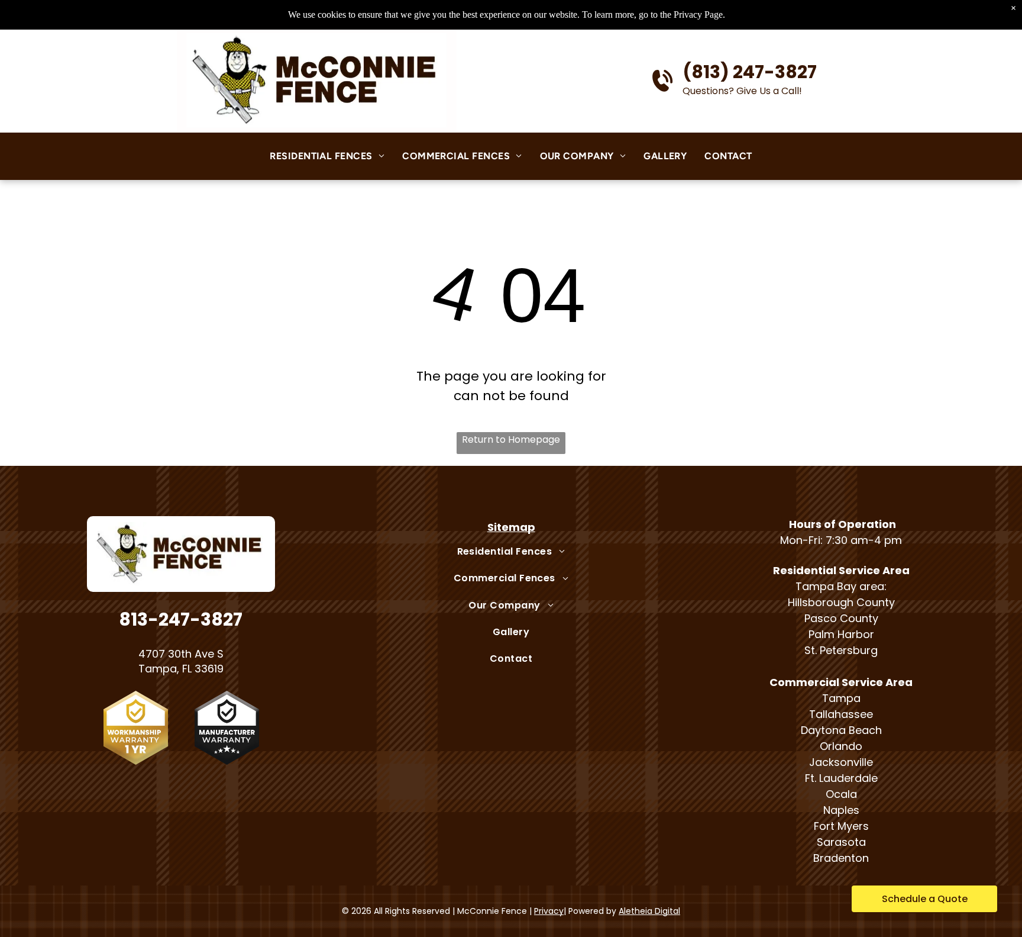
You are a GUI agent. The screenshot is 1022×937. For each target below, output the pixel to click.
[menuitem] (327, 156)
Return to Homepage (511, 439)
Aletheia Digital (649, 911)
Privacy (549, 911)
